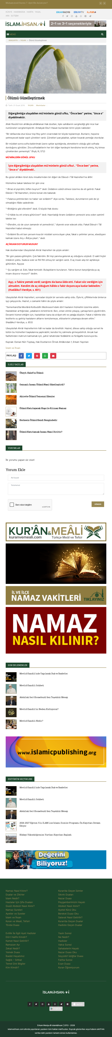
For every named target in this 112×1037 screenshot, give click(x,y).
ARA (7, 15)
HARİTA (30, 12)
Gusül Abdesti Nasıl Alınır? (20, 906)
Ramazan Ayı (13, 944)
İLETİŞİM (15, 15)
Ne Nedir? (63, 937)
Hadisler (62, 940)
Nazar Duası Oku (67, 952)
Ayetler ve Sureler (15, 913)
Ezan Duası (64, 963)
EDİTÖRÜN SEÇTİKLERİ (20, 779)
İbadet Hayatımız (15, 956)
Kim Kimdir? (12, 967)
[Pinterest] (86, 16)
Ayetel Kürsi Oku (67, 909)
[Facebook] (63, 16)
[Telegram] (90, 16)
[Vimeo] (61, 1004)
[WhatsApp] (81, 16)
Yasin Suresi (64, 933)
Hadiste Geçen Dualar (70, 925)
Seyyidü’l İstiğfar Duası (70, 956)
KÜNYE (9, 12)
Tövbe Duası (12, 925)
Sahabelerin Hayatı (68, 948)
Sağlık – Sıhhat (14, 959)
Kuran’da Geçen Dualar (70, 921)
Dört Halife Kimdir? (16, 937)
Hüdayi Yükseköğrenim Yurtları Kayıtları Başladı (46, 834)
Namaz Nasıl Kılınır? (17, 890)
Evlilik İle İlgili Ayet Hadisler (21, 933)
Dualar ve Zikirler (15, 894)
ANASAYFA (13, 40)
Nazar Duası (65, 898)
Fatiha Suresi (65, 959)
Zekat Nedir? (13, 948)
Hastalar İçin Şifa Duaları (19, 902)
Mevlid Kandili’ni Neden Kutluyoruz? (39, 709)
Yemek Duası (13, 952)
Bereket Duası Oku (68, 913)
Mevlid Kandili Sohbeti (32, 685)
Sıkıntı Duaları (65, 894)
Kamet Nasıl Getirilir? (17, 940)
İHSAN (23, 40)
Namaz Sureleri (14, 909)
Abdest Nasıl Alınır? (69, 906)
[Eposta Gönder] (53, 356)
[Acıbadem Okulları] (56, 860)
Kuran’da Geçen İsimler (70, 890)
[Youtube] (77, 16)
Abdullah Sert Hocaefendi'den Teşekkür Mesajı (44, 697)
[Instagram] (72, 16)
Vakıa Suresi (65, 944)
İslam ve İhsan (13, 348)
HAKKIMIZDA (19, 12)
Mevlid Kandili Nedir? (31, 720)
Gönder (97, 504)
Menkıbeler (40, 105)
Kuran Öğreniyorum (68, 967)
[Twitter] (67, 16)
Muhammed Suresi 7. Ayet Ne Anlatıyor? (27, 2)
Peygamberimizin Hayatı (71, 902)
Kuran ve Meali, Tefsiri (18, 921)
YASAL (38, 12)
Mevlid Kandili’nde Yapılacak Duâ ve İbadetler (44, 673)
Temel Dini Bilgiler (15, 963)
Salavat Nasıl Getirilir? (70, 917)
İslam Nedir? (12, 898)
